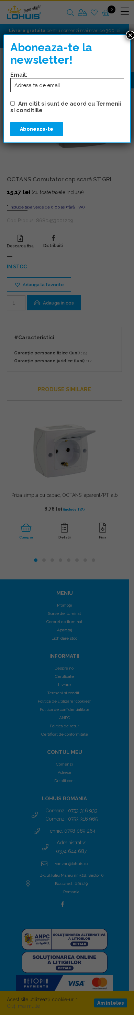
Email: (18, 75)
